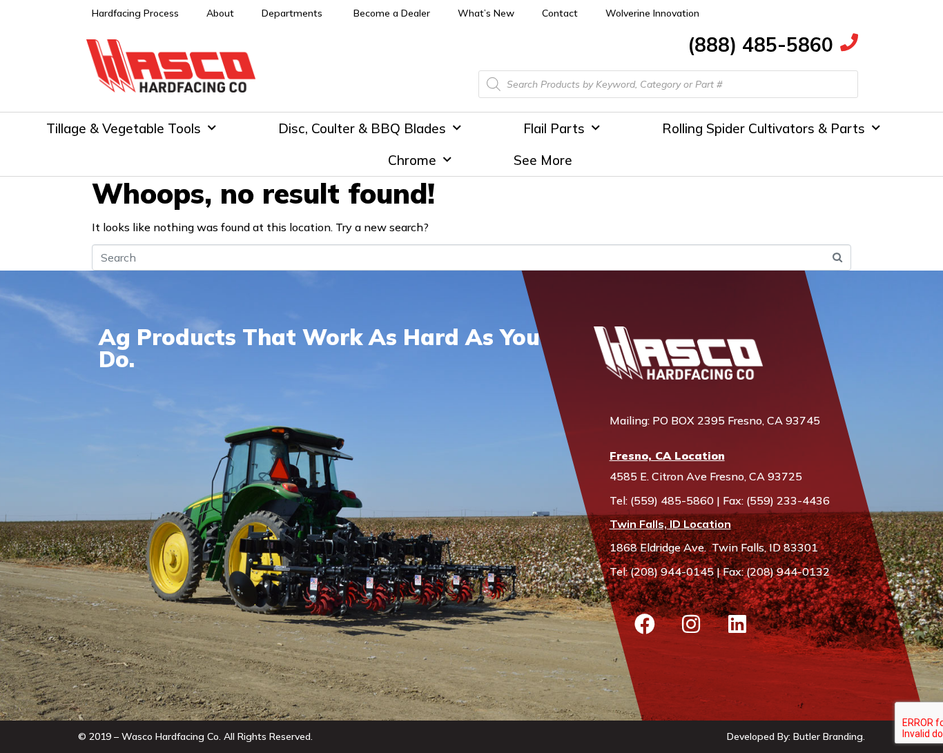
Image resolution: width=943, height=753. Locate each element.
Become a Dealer (391, 13)
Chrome (412, 160)
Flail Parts (554, 128)
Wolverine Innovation (652, 13)
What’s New (486, 13)
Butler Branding (828, 736)
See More (543, 160)
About (220, 13)
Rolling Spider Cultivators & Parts (763, 128)
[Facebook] (644, 624)
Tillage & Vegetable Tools (123, 128)
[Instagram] (691, 624)
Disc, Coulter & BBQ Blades (362, 128)
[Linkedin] (737, 624)
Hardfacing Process (135, 13)
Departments (292, 13)
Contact (560, 13)
